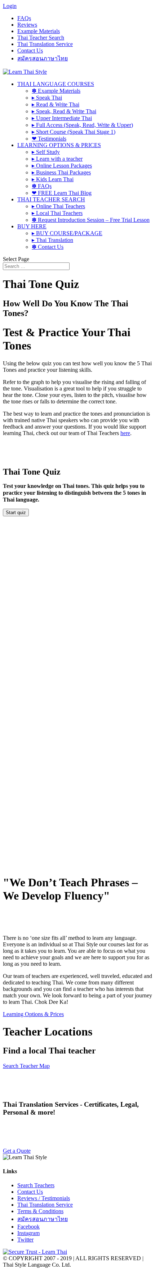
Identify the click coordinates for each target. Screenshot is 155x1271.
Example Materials (38, 31)
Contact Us (30, 50)
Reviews (27, 25)
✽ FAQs (42, 186)
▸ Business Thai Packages (61, 172)
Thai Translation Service (45, 44)
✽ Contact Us (47, 247)
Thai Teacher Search (40, 38)
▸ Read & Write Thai (55, 104)
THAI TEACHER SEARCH (51, 199)
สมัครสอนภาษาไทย (42, 58)
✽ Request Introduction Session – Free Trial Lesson (91, 220)
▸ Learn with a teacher (57, 159)
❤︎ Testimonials (49, 139)
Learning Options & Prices (33, 1014)
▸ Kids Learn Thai (53, 179)
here (125, 433)
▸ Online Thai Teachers (58, 206)
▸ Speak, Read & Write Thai (64, 111)
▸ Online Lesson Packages (62, 166)
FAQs (24, 18)
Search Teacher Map (26, 1066)
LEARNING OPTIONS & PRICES (59, 145)
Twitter (25, 1239)
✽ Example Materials (56, 91)
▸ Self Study (46, 152)
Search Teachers (35, 1185)
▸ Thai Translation (52, 240)
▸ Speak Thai (47, 98)
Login (10, 6)
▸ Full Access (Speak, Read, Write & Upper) (82, 125)
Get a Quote (17, 1151)
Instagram (28, 1233)
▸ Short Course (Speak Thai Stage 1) (73, 132)
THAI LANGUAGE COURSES (55, 84)
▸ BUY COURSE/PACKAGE (67, 233)
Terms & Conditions (40, 1211)
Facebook (28, 1227)
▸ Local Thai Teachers (57, 213)
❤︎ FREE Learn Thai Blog (62, 193)
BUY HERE (31, 226)
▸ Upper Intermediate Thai (62, 118)
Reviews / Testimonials (43, 1198)
